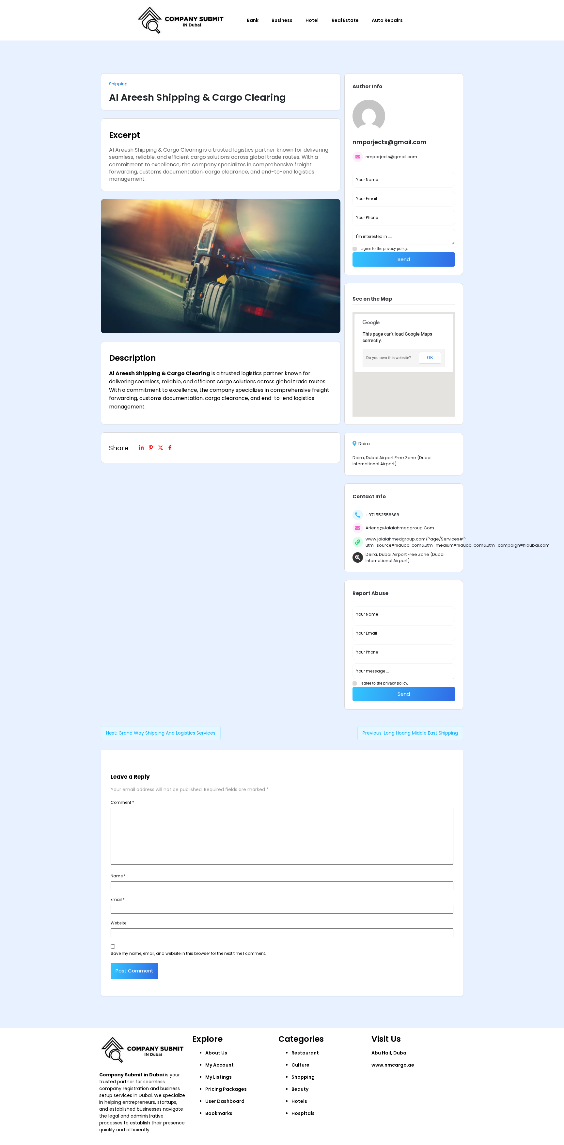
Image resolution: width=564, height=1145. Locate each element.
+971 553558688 (382, 515)
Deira (364, 444)
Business (282, 20)
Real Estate (345, 20)
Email (118, 899)
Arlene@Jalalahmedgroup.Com (400, 528)
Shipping (118, 84)
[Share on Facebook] (170, 447)
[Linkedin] (141, 447)
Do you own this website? (388, 358)
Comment (122, 802)
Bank (252, 20)
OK (430, 357)
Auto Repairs (387, 20)
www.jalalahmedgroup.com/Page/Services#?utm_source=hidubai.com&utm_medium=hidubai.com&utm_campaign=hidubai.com (458, 542)
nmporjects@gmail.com (391, 157)
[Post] (160, 447)
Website (118, 923)
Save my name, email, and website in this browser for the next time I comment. (188, 953)
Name (118, 876)
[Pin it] (151, 447)
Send (404, 259)
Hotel (312, 20)
